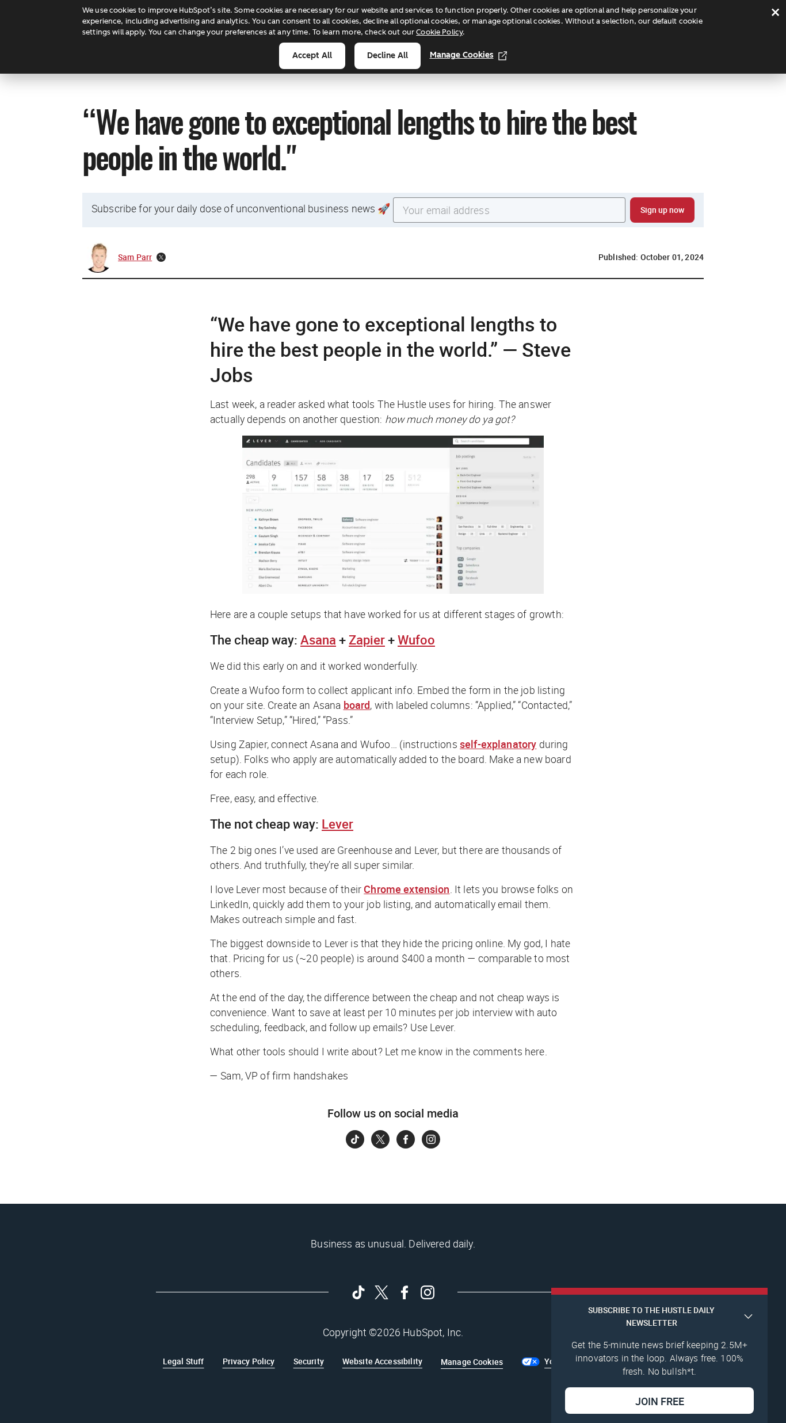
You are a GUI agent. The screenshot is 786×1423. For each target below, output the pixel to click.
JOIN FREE (659, 1400)
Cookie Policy (439, 32)
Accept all (312, 55)
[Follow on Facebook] (405, 1139)
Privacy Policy (249, 1361)
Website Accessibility (382, 1361)
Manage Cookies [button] (472, 1361)
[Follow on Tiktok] (355, 1139)
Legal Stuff (183, 1361)
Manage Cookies (462, 55)
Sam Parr (135, 256)
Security (308, 1361)
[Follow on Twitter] (380, 1139)
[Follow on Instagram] (431, 1139)
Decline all (387, 55)
